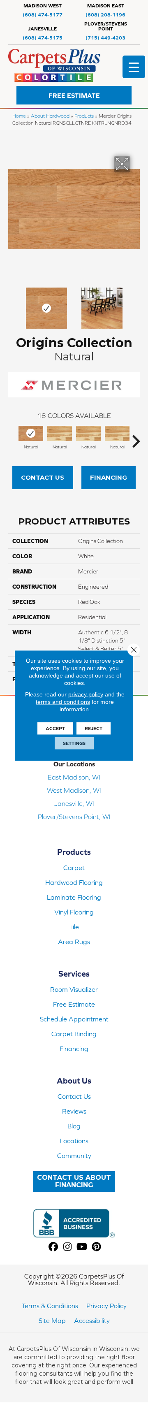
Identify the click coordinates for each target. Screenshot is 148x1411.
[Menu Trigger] (134, 67)
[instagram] (68, 1247)
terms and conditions (63, 702)
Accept (55, 728)
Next (136, 304)
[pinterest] (96, 1247)
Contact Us (42, 477)
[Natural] (30, 433)
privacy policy (85, 694)
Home (19, 115)
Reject (93, 728)
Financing (108, 477)
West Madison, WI (74, 790)
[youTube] (82, 1247)
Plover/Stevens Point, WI (74, 816)
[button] (74, 95)
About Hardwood (50, 115)
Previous (12, 304)
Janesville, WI (74, 803)
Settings (74, 743)
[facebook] (53, 1247)
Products (84, 115)
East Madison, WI (74, 777)
